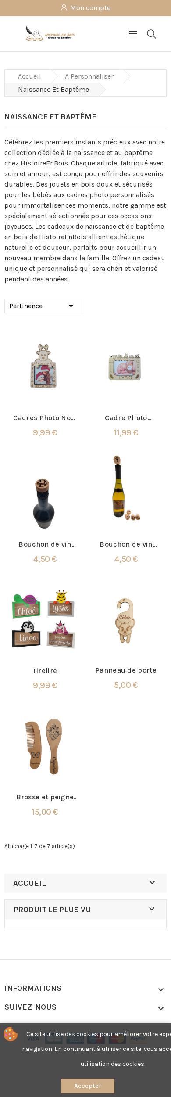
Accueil (29, 883)
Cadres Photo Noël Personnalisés (44, 418)
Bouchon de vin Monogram (44, 544)
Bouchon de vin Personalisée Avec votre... (126, 544)
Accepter (87, 1086)
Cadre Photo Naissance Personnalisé (126, 418)
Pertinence (42, 306)
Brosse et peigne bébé (45, 797)
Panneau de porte (126, 670)
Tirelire (45, 670)
